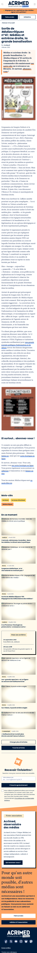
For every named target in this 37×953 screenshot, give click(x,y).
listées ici (22, 405)
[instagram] (21, 880)
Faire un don (9, 17)
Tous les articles (18, 686)
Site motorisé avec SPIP (18, 945)
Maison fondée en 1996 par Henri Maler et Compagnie (18, 949)
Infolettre (27, 17)
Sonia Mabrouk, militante (11, 580)
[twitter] (11, 880)
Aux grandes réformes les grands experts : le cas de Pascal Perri (17, 588)
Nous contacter (6, 920)
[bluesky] (26, 880)
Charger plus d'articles (18, 681)
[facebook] (6, 880)
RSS (25, 941)
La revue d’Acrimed (18, 439)
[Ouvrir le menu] (35, 4)
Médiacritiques (7, 894)
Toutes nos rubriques (9, 891)
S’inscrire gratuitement (19, 724)
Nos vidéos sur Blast (8, 901)
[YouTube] (16, 880)
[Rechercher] (2, 4)
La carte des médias (8, 897)
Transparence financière (10, 917)
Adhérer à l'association (18, 861)
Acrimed (7, 45)
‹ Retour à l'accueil (8, 23)
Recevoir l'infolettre (8, 936)
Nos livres (5, 904)
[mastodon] (31, 880)
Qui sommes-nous (7, 913)
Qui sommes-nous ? (13, 801)
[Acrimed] (18, 4)
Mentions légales (16, 941)
